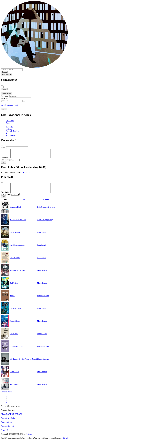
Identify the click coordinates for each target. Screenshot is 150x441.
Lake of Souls (15, 258)
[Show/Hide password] (24, 101)
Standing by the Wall (17, 270)
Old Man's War (15, 308)
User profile (10, 121)
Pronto (12, 296)
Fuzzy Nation (15, 232)
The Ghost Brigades (17, 245)
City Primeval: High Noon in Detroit (23, 359)
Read (7, 123)
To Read (9, 129)
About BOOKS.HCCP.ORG (11, 414)
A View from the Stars (18, 220)
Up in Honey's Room (17, 346)
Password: (5, 98)
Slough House (15, 321)
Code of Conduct (7, 426)
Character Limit (15, 207)
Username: (5, 96)
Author (46, 199)
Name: (3, 147)
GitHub (65, 438)
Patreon (29, 434)
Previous (4, 392)
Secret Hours (14, 372)
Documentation (6, 422)
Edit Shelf (7, 177)
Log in (4, 109)
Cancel (4, 89)
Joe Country (14, 384)
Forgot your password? (9, 105)
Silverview (14, 334)
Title (23, 199)
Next (9, 392)
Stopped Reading (12, 135)
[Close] (2, 85)
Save (3, 162)
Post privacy (5, 160)
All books (9, 127)
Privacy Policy (6, 430)
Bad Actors (14, 283)
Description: (5, 158)
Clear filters (26, 172)
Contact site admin (8, 418)
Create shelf (8, 140)
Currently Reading (12, 131)
